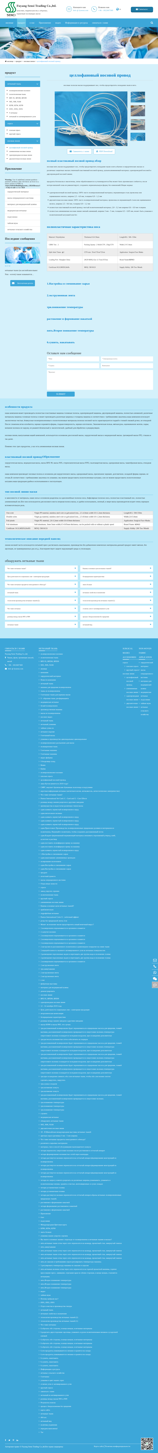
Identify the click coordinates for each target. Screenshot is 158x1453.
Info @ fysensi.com (80, 10)
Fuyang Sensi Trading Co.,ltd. (16, 654)
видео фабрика (47, 758)
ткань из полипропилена (50, 691)
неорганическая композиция (52, 1013)
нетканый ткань (14, 84)
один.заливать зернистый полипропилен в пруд (60, 810)
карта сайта (45, 1410)
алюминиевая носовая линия (20, 151)
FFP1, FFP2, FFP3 (16, 109)
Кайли (43, 769)
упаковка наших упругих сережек (54, 1236)
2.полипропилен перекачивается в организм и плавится (63, 928)
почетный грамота (48, 876)
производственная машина (51, 710)
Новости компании (48, 680)
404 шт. (44, 1417)
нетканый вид (87, 625)
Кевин (43, 765)
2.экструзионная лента (50, 965)
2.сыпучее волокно (48, 932)
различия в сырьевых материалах (54, 1143)
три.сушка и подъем (49, 1084)
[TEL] (155, 966)
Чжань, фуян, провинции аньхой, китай (20, 659)
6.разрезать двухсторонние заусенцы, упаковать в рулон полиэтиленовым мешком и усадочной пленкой (79, 1334)
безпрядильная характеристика (93, 576)
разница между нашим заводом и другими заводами (62, 1021)
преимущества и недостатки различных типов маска (62, 806)
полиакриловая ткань (49, 747)
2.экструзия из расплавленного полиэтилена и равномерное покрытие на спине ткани (75, 947)
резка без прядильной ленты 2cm (54, 921)
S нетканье (13, 113)
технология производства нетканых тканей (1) (99, 601)
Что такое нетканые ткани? (16, 568)
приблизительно (47, 910)
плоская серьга (14, 130)
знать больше (87, 584)
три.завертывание (48, 969)
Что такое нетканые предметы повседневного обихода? (26, 584)
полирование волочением (51, 861)
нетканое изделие (48, 732)
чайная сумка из (47, 728)
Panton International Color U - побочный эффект (60, 917)
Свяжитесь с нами (80, 151)
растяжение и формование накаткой (55, 1202)
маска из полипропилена (50, 713)
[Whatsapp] (155, 972)
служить (44, 1113)
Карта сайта (99, 1446)
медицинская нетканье (17, 211)
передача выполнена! (49, 1429)
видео (58, 22)
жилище (9, 22)
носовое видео (46, 717)
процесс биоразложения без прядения (96, 617)
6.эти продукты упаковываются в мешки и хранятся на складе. (66, 1351)
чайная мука (12, 223)
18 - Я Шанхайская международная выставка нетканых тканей (66, 1132)
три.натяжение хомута (50, 1088)
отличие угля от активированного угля (96, 609)
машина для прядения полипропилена (56, 687)
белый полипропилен (49, 706)
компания (44, 672)
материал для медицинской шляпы (22, 204)
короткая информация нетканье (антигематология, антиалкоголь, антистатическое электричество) (80, 791)
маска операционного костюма (20, 198)
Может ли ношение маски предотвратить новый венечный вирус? (67, 924)
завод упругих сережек (50, 891)
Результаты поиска (48, 1403)
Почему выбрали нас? (49, 1299)
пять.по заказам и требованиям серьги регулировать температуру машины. (71, 1262)
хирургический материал (18, 192)
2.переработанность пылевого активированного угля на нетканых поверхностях (73, 950)
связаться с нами (100, 22)
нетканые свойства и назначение (94, 593)
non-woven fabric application (145, 652)
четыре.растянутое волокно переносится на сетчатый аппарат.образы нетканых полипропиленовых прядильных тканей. (81, 1197)
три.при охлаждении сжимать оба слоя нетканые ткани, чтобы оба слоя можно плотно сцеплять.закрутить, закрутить (76, 1078)
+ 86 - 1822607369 (105, 10)
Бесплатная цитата (25, 283)
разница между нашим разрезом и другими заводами (62, 802)
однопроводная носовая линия (20, 155)
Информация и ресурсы (76, 22)
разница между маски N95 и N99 (18, 617)
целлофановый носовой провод (48, 61)
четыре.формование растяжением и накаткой (59, 1206)
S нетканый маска (48, 735)
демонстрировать (48, 991)
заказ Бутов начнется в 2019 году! (54, 784)
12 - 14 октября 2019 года (51, 1006)
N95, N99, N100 (15, 102)
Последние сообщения (20, 238)
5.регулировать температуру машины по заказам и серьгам (65, 1265)
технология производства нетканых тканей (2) (23, 601)
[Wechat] (155, 979)
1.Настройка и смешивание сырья (54, 854)
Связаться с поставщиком (142, 10)
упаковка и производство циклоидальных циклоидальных (64, 739)
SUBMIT (60, 394)
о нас (32, 22)
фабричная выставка (49, 984)
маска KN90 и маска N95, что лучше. (56, 1025)
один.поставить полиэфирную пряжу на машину (60, 843)
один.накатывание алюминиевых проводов (58, 858)
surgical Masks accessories (129, 652)
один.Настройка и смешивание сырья (56, 865)
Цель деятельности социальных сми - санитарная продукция (28, 576)
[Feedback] (155, 985)
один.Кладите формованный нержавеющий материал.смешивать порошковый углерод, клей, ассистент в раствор (78, 837)
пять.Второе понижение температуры (56, 1280)
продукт (21, 22)
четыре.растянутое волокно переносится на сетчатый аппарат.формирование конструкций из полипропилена (78, 1160)
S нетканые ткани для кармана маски (55, 695)
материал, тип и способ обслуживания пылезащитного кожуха (66, 1147)
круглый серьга (14, 134)
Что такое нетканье (14, 609)
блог (42, 1217)
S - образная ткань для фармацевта (55, 698)
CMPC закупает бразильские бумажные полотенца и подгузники (66, 787)
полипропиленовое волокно (19, 91)
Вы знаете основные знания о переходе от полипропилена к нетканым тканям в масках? (76, 1240)
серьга (10, 123)
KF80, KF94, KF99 (16, 105)
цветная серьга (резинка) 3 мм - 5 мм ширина (59, 1136)
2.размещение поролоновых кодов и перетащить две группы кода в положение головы (75, 954)
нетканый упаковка (48, 724)
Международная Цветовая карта (54, 1225)
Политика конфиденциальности (117, 1446)
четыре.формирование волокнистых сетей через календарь (64, 1154)
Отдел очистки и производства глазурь (56, 1306)
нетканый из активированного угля (22, 116)
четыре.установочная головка (53, 1188)
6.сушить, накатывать (49, 1358)
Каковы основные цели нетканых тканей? (97, 568)
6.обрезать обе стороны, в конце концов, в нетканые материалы (66, 1328)
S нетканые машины (49, 750)
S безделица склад (48, 761)
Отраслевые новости (49, 884)
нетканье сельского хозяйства (19, 229)
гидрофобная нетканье (50, 913)
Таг (42, 1432)
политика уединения (49, 1425)
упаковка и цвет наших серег (52, 1380)
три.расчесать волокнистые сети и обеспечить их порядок (64, 1039)
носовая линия (29, 61)
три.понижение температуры (52, 1102)
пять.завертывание (48, 1247)
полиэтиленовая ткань (17, 94)
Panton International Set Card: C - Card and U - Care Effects (64, 798)
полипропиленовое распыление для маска (57, 743)
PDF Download (105, 151)
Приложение (45, 22)
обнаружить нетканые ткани (52, 1121)
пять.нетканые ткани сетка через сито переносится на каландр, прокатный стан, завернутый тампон (81, 1243)
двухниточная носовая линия (20, 159)
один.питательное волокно (51, 813)
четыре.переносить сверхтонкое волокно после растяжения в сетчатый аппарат (73, 1151)
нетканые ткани (12, 625)
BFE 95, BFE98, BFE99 (18, 98)
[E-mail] (155, 960)
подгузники (12, 217)
